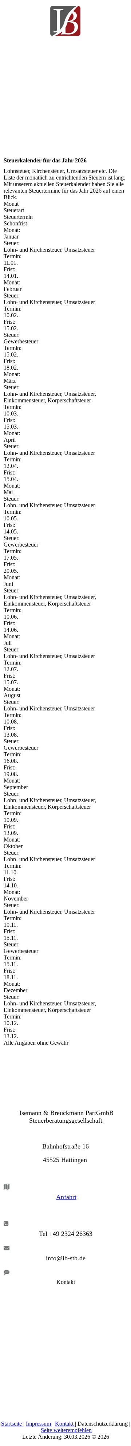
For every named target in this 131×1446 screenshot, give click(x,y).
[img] (65, 18)
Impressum (38, 1424)
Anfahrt (66, 1197)
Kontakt (64, 1424)
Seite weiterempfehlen (66, 1430)
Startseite (11, 1424)
